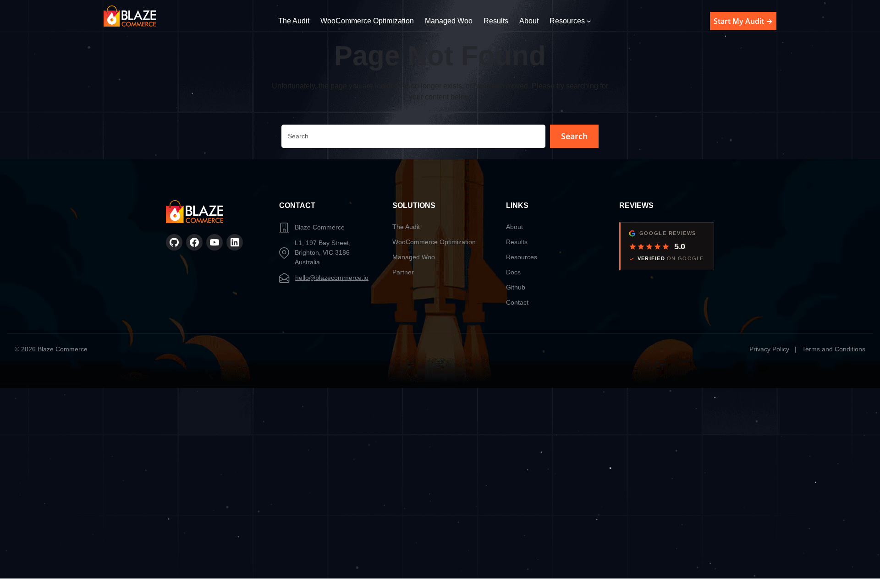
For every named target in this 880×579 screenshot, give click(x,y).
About (514, 226)
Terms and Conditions (833, 349)
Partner (403, 272)
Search (574, 136)
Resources (521, 257)
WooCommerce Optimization (434, 242)
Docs (513, 272)
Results (517, 242)
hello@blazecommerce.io (331, 277)
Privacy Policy (769, 349)
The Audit (406, 226)
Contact (517, 302)
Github (515, 287)
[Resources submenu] (589, 21)
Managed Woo (413, 257)
